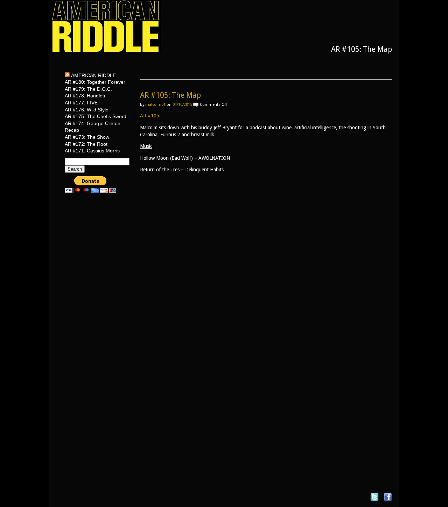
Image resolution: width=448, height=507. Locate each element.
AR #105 (149, 115)
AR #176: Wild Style (86, 109)
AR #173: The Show (87, 137)
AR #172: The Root (86, 144)
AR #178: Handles (85, 95)
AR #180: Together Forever (95, 82)
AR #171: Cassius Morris (92, 150)
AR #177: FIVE (81, 102)
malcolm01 (155, 104)
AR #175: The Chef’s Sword (95, 116)
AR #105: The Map (170, 95)
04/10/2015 (182, 104)
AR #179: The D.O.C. (88, 89)
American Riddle (93, 75)
